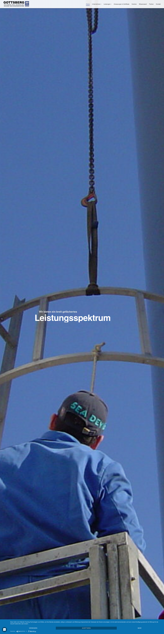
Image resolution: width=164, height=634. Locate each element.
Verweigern (33, 628)
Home (88, 4)
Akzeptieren (86, 628)
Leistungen (107, 4)
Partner (151, 4)
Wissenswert (143, 4)
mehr (139, 628)
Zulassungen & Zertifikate (121, 4)
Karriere (134, 4)
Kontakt (158, 4)
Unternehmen (96, 4)
